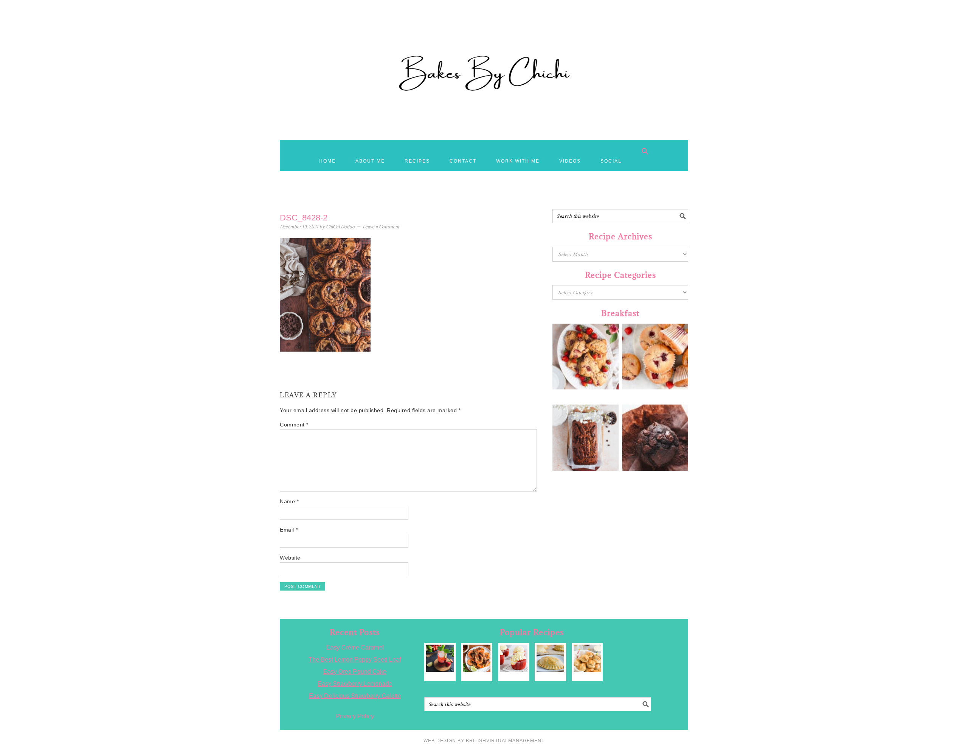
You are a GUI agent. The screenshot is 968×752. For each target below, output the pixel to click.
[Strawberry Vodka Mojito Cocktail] (440, 658)
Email (289, 530)
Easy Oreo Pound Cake (354, 671)
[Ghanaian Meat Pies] (550, 658)
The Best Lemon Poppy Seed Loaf (355, 659)
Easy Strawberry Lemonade (355, 684)
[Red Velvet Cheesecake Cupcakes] (513, 658)
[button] (645, 151)
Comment (294, 425)
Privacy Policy (355, 716)
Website (290, 558)
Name (289, 501)
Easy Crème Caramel (355, 647)
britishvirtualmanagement (505, 740)
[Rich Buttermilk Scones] (587, 658)
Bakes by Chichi (484, 39)
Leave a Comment (381, 226)
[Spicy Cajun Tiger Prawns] (476, 658)
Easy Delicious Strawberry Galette (355, 696)
